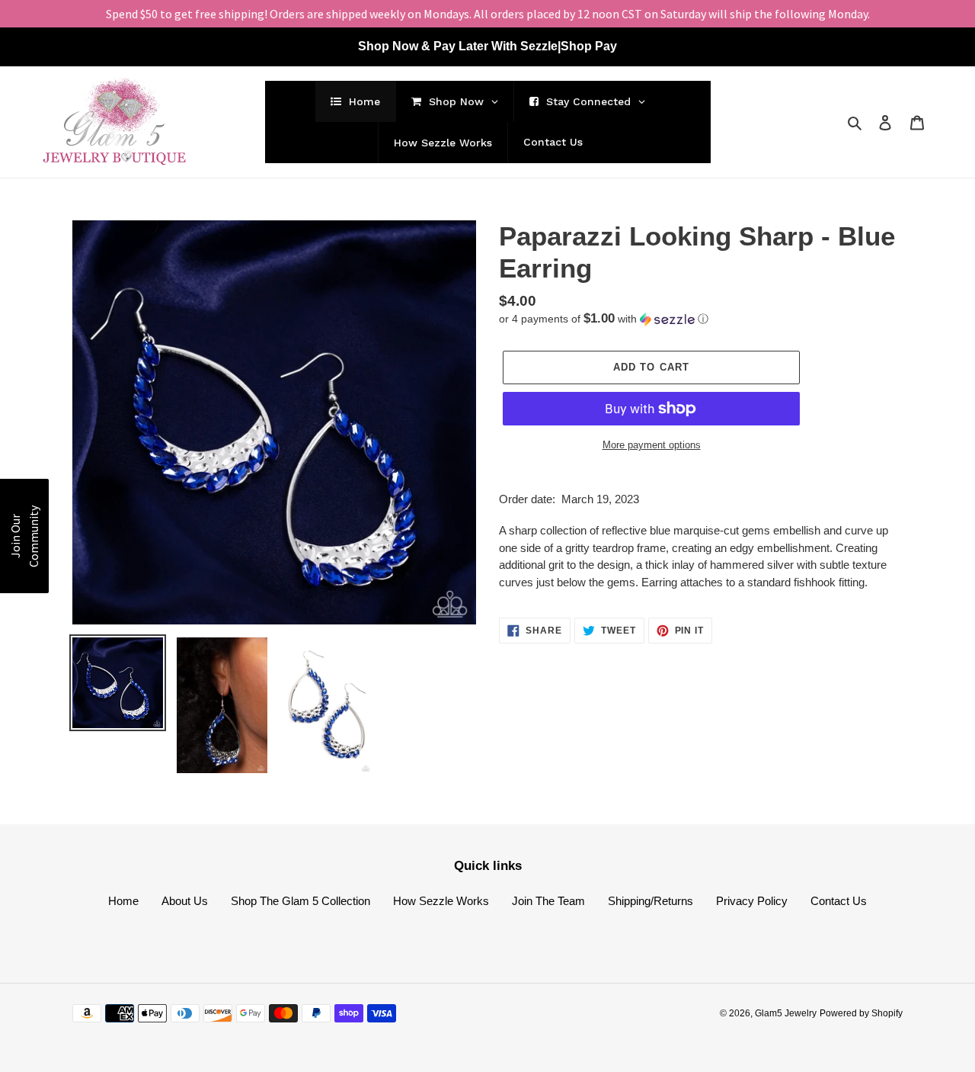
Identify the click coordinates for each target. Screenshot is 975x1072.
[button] (603, 319)
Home (123, 900)
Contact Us (838, 900)
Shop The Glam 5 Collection (300, 900)
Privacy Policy (752, 900)
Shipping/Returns (650, 900)
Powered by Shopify (861, 1013)
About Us (184, 900)
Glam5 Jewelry (786, 1013)
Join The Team (548, 900)
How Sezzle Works (441, 900)
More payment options (652, 445)
